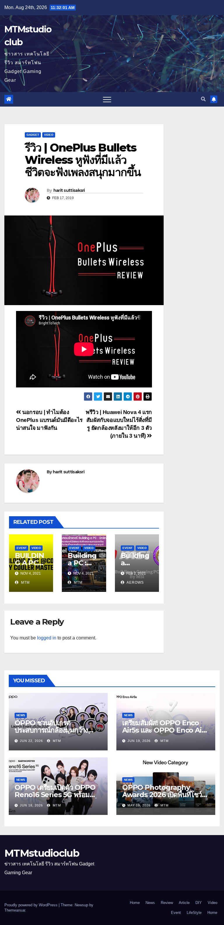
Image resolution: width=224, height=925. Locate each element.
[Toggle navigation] (107, 99)
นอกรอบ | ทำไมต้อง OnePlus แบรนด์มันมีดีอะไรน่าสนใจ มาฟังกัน (49, 420)
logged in (46, 637)
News (20, 715)
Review (167, 902)
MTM (25, 582)
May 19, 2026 (138, 805)
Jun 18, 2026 (31, 805)
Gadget (33, 134)
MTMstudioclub (41, 853)
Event (22, 548)
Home (135, 902)
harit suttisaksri (69, 190)
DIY (198, 902)
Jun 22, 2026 (31, 741)
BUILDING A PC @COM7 (29, 562)
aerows (135, 582)
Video (48, 134)
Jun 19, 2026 (138, 741)
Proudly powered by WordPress (31, 905)
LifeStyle (194, 912)
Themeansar (14, 910)
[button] (203, 99)
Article (184, 902)
